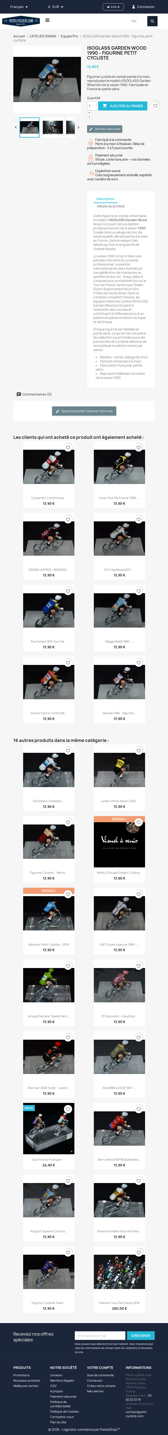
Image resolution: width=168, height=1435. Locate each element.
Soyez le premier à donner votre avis (87, 411)
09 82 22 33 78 (138, 1398)
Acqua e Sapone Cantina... (48, 1231)
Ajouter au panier (122, 105)
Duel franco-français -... (49, 1159)
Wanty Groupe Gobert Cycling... (119, 873)
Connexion (95, 1380)
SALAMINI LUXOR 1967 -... (119, 1088)
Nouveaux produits (26, 1380)
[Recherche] (152, 21)
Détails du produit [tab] (111, 206)
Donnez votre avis (107, 129)
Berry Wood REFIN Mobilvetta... (119, 1159)
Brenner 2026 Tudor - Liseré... (49, 1088)
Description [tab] (105, 199)
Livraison (56, 1375)
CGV (53, 1386)
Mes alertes (95, 1391)
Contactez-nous (62, 1417)
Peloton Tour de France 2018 (119, 1303)
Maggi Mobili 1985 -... (119, 641)
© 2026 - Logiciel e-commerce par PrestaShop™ (84, 1429)
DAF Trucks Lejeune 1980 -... (119, 944)
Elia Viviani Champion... (48, 801)
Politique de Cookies (64, 1411)
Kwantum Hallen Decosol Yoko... (119, 1231)
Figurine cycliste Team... (49, 1303)
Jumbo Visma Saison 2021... (119, 801)
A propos (56, 1391)
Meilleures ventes (25, 1386)
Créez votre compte (101, 1386)
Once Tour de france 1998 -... (119, 498)
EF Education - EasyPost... (119, 1016)
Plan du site (58, 1422)
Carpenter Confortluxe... (48, 498)
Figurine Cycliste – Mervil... (48, 873)
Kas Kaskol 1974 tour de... (49, 641)
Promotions (21, 1375)
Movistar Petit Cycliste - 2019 (48, 944)
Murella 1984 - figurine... (119, 713)
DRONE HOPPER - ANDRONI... (49, 570)
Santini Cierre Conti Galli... (49, 713)
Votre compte (100, 1367)
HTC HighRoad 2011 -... (119, 570)
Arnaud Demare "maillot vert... (49, 1016)
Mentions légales (62, 1380)
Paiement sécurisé (63, 1396)
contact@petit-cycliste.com (137, 1414)
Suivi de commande (100, 1375)
